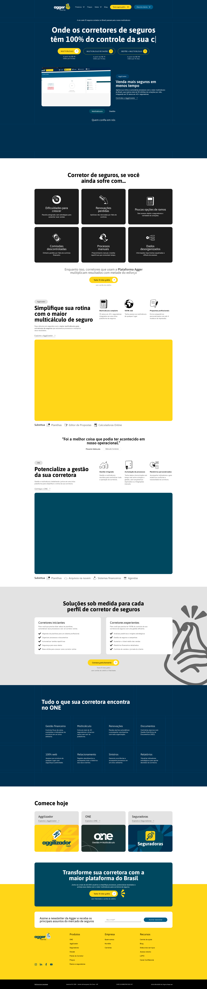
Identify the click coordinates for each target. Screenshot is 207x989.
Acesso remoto (145, 952)
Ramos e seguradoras (77, 964)
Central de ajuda (146, 939)
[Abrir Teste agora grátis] (128, 7)
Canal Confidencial (147, 960)
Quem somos (109, 939)
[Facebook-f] (46, 964)
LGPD (142, 956)
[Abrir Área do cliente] (150, 7)
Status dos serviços (147, 947)
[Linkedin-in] (41, 964)
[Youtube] (51, 964)
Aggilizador (74, 943)
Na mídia (108, 943)
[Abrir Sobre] (101, 7)
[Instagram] (35, 964)
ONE (71, 939)
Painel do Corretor (76, 956)
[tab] (97, 111)
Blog (141, 943)
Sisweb (72, 952)
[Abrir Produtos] (84, 7)
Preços (72, 960)
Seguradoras (74, 947)
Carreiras (108, 947)
